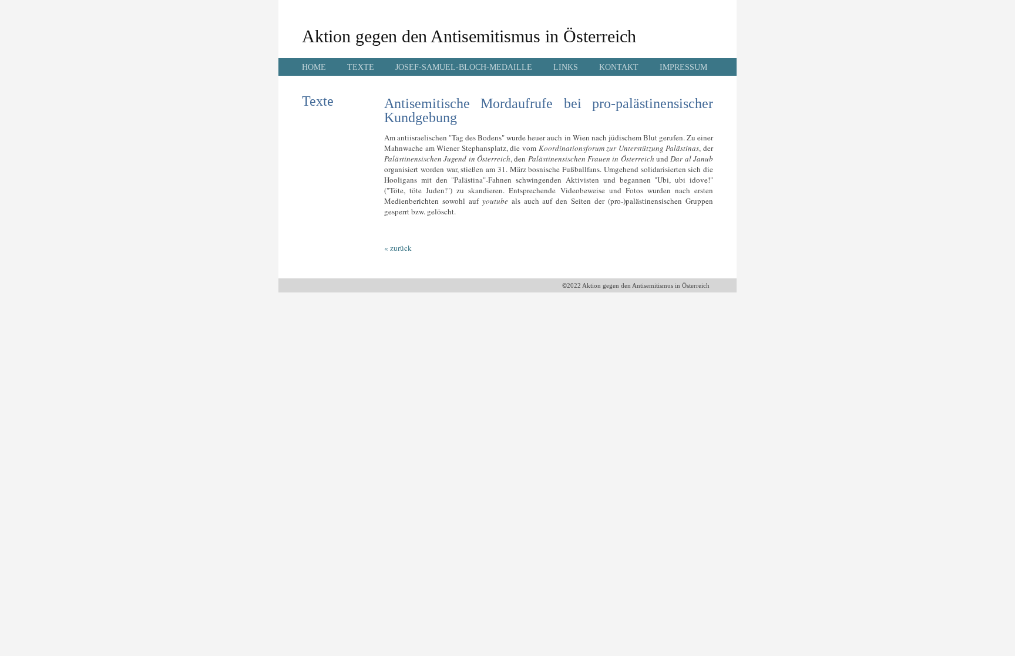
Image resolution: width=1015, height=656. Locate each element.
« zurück (398, 248)
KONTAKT (618, 67)
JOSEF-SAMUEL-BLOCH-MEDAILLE (463, 67)
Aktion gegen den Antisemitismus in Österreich (469, 36)
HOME (314, 67)
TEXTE (360, 67)
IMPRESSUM (683, 67)
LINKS (565, 67)
